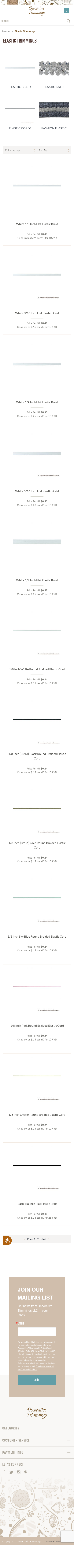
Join (37, 1380)
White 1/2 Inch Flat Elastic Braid (37, 580)
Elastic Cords (20, 128)
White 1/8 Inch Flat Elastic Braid (37, 224)
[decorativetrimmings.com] (37, 1413)
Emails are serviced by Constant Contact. (36, 1368)
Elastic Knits (54, 87)
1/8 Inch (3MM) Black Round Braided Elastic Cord (37, 756)
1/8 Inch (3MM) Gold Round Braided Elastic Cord (37, 845)
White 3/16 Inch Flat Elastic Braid (37, 313)
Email (21, 1323)
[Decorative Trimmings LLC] (37, 11)
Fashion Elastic (54, 128)
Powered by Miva (54, 1541)
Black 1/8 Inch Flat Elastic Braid (37, 1203)
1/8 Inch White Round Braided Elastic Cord (37, 669)
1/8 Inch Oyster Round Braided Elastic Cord (37, 1114)
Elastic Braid (20, 87)
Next (44, 1239)
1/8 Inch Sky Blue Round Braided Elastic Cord (37, 936)
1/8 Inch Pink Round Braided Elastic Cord (37, 1025)
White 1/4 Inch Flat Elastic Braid (37, 402)
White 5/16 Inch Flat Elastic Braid (37, 491)
